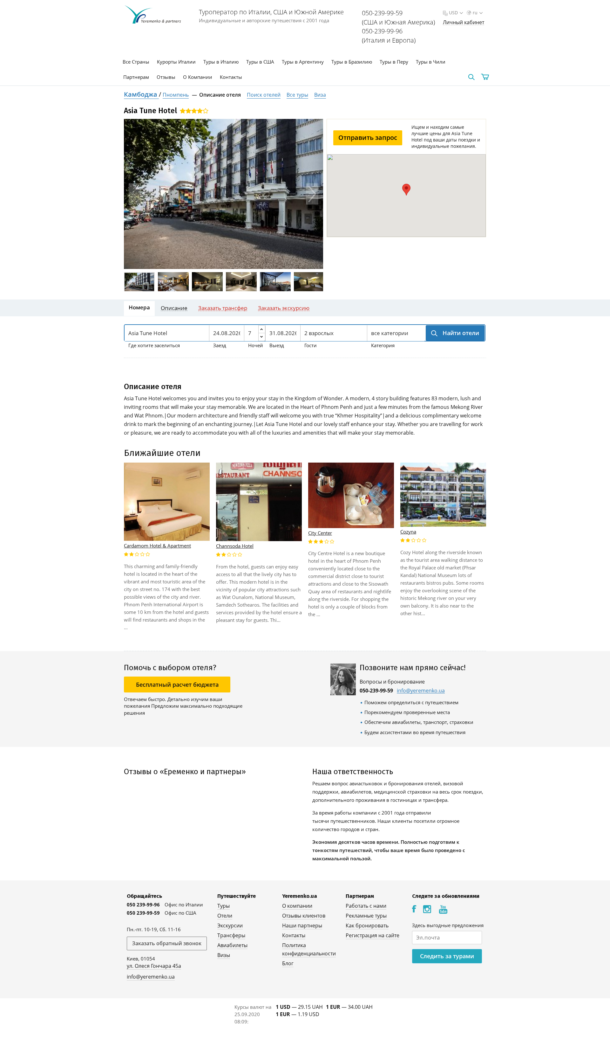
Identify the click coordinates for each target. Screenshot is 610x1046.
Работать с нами (366, 905)
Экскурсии (230, 925)
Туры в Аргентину (303, 61)
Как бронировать (367, 925)
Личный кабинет (463, 22)
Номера (139, 307)
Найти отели (460, 333)
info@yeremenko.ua (421, 690)
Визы (223, 955)
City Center (320, 533)
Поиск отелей (264, 94)
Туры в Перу (394, 61)
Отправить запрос (367, 137)
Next (312, 194)
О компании (297, 905)
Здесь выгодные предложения (448, 925)
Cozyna (408, 531)
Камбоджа (141, 94)
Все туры (297, 94)
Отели (224, 915)
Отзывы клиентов (303, 915)
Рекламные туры (366, 915)
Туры (223, 905)
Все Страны (136, 61)
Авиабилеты (232, 945)
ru (475, 13)
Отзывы (166, 77)
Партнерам (136, 77)
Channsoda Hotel (235, 546)
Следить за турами (447, 956)
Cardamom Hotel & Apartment (157, 545)
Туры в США (260, 61)
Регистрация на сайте (372, 935)
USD (453, 13)
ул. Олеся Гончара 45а (154, 965)
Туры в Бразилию (351, 61)
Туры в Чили (430, 61)
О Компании (197, 77)
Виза (320, 94)
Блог (288, 963)
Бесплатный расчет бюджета (177, 684)
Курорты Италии (176, 61)
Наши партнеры (302, 925)
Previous (135, 194)
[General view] (223, 194)
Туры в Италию (221, 61)
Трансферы (231, 935)
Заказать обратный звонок (166, 943)
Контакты (231, 77)
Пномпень (176, 94)
